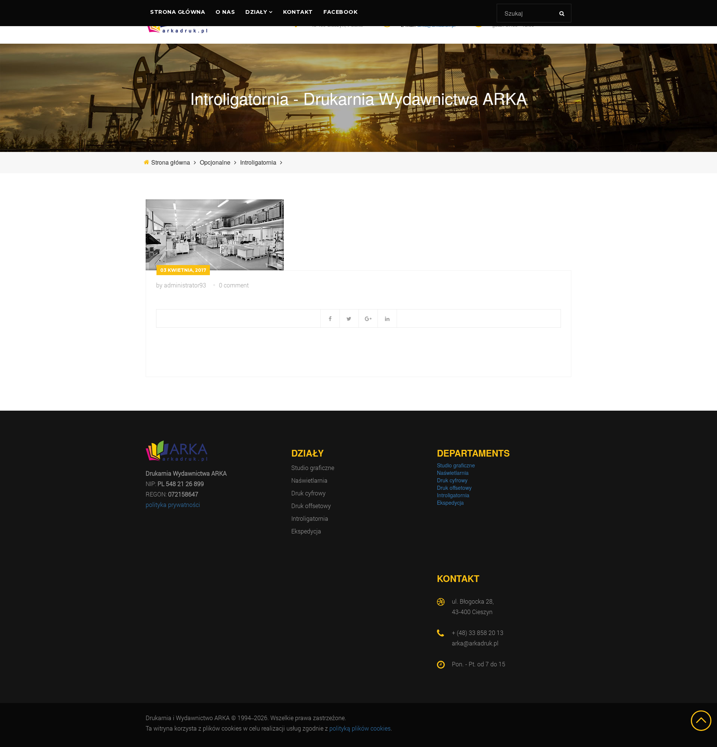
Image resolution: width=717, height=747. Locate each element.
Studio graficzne (312, 467)
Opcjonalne (215, 162)
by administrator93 (181, 285)
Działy (256, 12)
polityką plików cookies (360, 728)
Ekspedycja (306, 531)
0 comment (234, 285)
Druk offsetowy (311, 506)
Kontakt (298, 12)
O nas (225, 12)
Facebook (340, 12)
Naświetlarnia (309, 480)
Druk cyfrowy (308, 493)
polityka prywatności (173, 504)
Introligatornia (309, 518)
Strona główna (177, 12)
